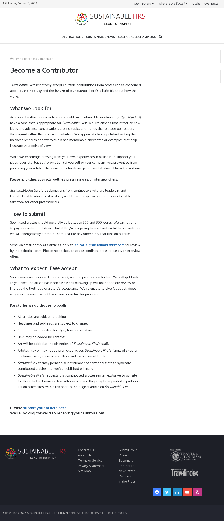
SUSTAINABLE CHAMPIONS (137, 37)
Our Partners (142, 3)
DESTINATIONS (72, 37)
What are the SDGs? (172, 3)
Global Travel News (205, 3)
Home (17, 58)
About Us (84, 455)
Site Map (84, 471)
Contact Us (86, 450)
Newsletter (127, 471)
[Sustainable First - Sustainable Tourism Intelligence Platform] (112, 19)
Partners (125, 476)
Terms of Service (90, 460)
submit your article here (44, 407)
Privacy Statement (91, 466)
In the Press (127, 481)
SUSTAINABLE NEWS (100, 37)
